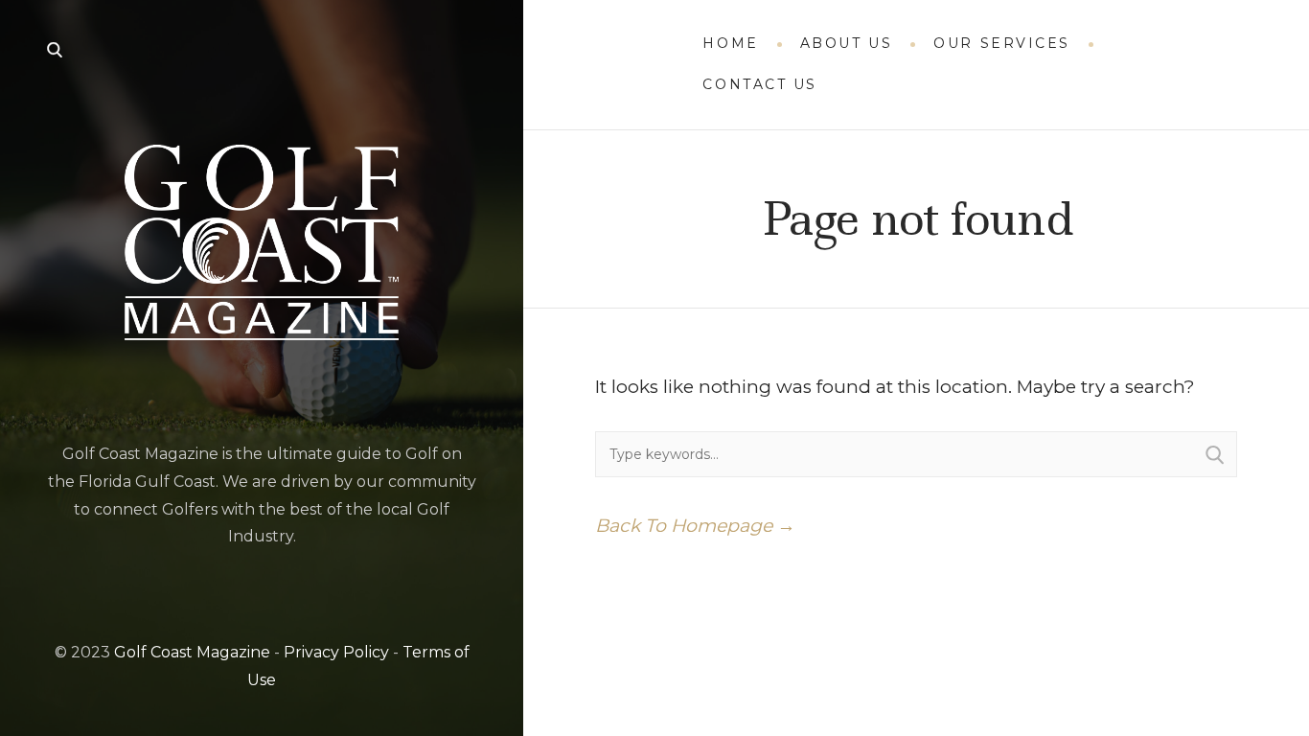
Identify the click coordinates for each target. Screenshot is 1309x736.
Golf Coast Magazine (192, 652)
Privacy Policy (336, 652)
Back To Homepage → (695, 526)
